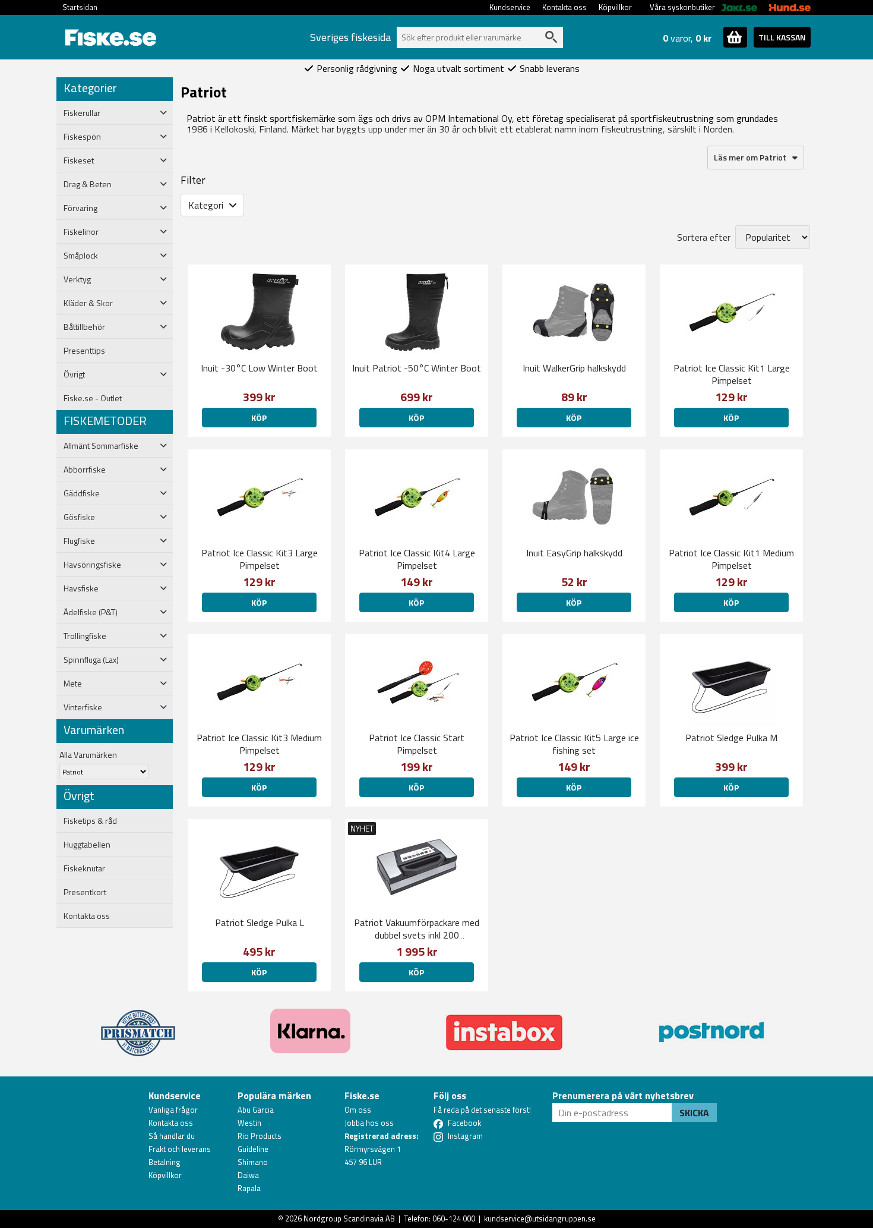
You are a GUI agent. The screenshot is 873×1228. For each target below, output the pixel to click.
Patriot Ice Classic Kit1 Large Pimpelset (731, 374)
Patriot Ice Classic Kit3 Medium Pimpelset (259, 743)
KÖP (259, 417)
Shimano (253, 1162)
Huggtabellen (87, 844)
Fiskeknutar (84, 868)
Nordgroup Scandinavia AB (349, 1218)
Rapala (249, 1188)
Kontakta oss (564, 7)
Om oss (357, 1110)
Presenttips (84, 350)
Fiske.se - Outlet (93, 398)
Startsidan (79, 7)
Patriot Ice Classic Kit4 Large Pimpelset (417, 559)
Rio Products (259, 1136)
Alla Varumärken (88, 754)
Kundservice (509, 7)
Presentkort (85, 892)
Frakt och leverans (179, 1149)
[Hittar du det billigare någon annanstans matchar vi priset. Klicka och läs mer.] (138, 1026)
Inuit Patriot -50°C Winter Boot (416, 368)
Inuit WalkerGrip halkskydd (574, 368)
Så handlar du (171, 1136)
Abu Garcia (256, 1110)
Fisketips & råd (90, 821)
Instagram (465, 1136)
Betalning (164, 1162)
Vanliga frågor (173, 1110)
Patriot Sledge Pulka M (731, 737)
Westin (249, 1123)
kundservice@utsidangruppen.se (540, 1218)
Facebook (464, 1123)
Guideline (253, 1149)
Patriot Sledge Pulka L (259, 922)
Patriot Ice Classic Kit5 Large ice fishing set (574, 743)
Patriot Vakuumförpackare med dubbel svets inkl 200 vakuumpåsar (416, 935)
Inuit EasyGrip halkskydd (574, 553)
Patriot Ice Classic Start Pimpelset (416, 743)
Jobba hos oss (369, 1123)
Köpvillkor (615, 7)
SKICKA (694, 1113)
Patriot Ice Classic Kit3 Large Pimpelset (259, 559)
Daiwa (248, 1175)
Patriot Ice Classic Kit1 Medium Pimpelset (731, 559)
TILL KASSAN (782, 37)
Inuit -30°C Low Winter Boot (259, 368)
